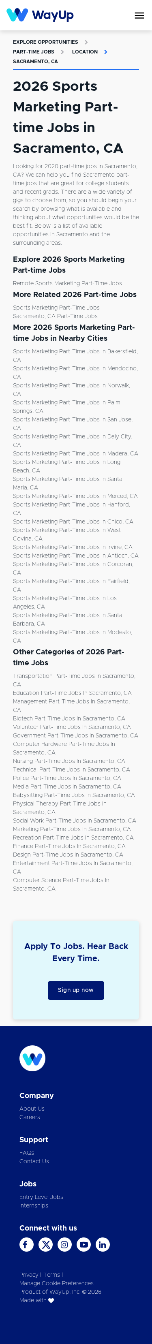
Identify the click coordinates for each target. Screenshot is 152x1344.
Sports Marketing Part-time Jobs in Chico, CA (73, 522)
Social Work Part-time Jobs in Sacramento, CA (74, 821)
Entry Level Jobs (41, 1197)
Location (85, 51)
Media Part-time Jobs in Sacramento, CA (67, 787)
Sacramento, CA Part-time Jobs (55, 316)
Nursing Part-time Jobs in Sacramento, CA (69, 761)
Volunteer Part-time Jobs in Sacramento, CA (72, 727)
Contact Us (34, 1162)
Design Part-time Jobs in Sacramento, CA (68, 855)
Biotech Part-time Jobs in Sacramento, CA (69, 719)
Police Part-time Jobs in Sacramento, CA (67, 778)
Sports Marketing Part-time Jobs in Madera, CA (75, 454)
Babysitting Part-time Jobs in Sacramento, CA (74, 795)
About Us (32, 1109)
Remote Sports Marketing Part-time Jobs (67, 283)
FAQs (26, 1153)
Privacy (29, 1275)
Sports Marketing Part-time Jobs (56, 308)
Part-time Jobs (33, 51)
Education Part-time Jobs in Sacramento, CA (72, 693)
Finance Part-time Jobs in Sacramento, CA (69, 846)
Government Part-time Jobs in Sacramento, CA (75, 736)
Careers (29, 1117)
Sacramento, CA (35, 61)
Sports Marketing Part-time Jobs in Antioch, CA (76, 556)
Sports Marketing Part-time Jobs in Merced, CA (75, 496)
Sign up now (76, 990)
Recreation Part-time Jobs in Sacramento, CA (73, 838)
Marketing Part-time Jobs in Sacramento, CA (72, 829)
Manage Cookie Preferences (56, 1283)
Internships (33, 1206)
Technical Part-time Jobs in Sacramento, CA (71, 770)
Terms (51, 1275)
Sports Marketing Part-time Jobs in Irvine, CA (73, 547)
